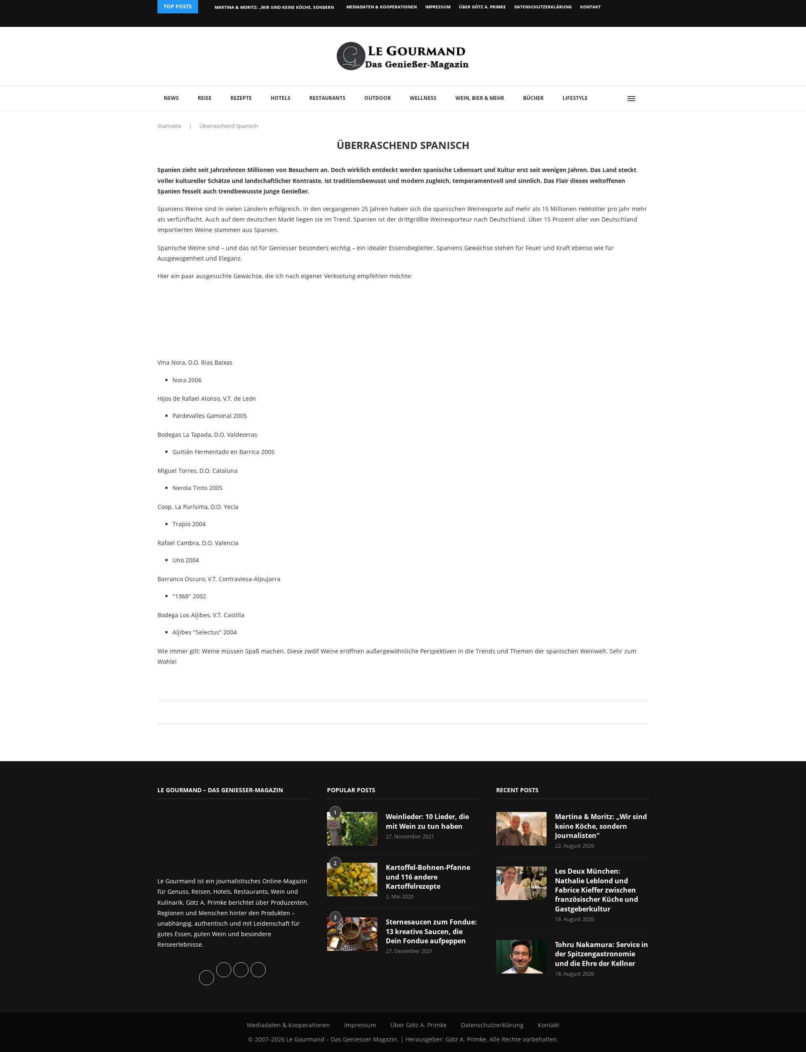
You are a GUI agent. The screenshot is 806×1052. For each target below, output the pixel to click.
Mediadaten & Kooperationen (381, 7)
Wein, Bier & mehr (479, 98)
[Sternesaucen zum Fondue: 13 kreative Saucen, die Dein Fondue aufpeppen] (352, 934)
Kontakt (590, 7)
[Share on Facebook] (399, 712)
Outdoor (377, 98)
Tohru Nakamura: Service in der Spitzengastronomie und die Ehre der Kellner (601, 954)
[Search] (644, 98)
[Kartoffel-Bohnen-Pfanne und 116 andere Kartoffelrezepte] (352, 879)
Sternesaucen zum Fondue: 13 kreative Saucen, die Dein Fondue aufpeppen (431, 931)
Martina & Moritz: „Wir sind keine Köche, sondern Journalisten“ (601, 826)
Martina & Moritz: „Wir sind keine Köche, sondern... (276, 7)
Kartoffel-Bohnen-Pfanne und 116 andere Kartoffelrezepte (428, 877)
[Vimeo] (603, 20)
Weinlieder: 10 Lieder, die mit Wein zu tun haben (427, 821)
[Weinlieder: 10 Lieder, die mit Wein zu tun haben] (352, 829)
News (171, 98)
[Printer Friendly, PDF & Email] (198, 680)
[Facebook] (594, 20)
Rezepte (241, 98)
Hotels (280, 98)
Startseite (169, 126)
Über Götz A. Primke (482, 7)
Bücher (533, 98)
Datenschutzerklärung (543, 7)
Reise (205, 98)
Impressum (437, 7)
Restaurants (327, 98)
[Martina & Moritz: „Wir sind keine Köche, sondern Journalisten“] (521, 829)
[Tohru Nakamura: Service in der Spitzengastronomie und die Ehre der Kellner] (521, 957)
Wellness (423, 98)
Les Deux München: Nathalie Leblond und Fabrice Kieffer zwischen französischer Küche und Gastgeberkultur (596, 890)
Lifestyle (575, 98)
